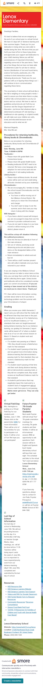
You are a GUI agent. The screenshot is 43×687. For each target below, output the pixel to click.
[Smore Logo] (8, 3)
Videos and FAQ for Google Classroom (22, 594)
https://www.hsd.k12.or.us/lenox (24, 627)
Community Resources (16, 602)
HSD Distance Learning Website (19, 589)
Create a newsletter (12, 681)
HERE (16, 422)
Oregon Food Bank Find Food (18, 607)
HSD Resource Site (15, 586)
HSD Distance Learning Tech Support (21, 592)
